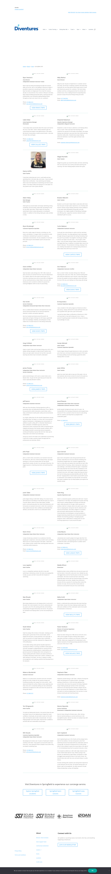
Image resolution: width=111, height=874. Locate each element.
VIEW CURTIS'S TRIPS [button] (72, 255)
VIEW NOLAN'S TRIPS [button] (72, 653)
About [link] (83, 29)
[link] (27, 27)
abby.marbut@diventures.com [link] (68, 100)
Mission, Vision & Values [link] (42, 837)
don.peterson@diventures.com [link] (68, 285)
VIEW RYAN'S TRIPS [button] (38, 108)
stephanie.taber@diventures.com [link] (69, 697)
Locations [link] (91, 29)
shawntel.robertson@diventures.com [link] (70, 142)
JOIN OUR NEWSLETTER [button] (67, 845)
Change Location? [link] (19, 9)
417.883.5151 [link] (30, 102)
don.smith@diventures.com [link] (33, 327)
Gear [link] (78, 29)
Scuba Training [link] (52, 29)
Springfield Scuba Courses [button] (78, 792)
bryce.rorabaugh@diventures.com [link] (35, 247)
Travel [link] (72, 29)
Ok (92, 870)
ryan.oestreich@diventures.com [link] (34, 104)
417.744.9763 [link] (64, 98)
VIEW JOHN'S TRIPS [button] (38, 473)
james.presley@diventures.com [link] (34, 385)
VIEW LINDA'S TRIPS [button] (73, 553)
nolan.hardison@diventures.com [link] (69, 649)
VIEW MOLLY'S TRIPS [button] (73, 615)
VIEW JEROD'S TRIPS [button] (73, 424)
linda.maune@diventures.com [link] (68, 549)
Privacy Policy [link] (18, 851)
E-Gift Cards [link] (39, 862)
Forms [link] (37, 854)
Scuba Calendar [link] (85, 12)
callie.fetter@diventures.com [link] (33, 140)
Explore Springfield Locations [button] (32, 792)
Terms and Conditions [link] (20, 855)
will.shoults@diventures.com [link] (33, 752)
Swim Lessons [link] (92, 12)
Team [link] (32, 66)
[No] (109, 870)
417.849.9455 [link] (64, 647)
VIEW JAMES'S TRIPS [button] (38, 389)
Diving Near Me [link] (63, 29)
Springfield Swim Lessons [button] (55, 792)
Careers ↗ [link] (38, 850)
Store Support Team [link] (41, 842)
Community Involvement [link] (42, 846)
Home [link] (24, 66)
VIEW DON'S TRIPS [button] (72, 290)
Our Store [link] (78, 12)
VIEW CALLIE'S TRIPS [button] (38, 145)
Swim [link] (44, 29)
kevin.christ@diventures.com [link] (33, 551)
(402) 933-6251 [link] (71, 12)
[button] (16, 840)
